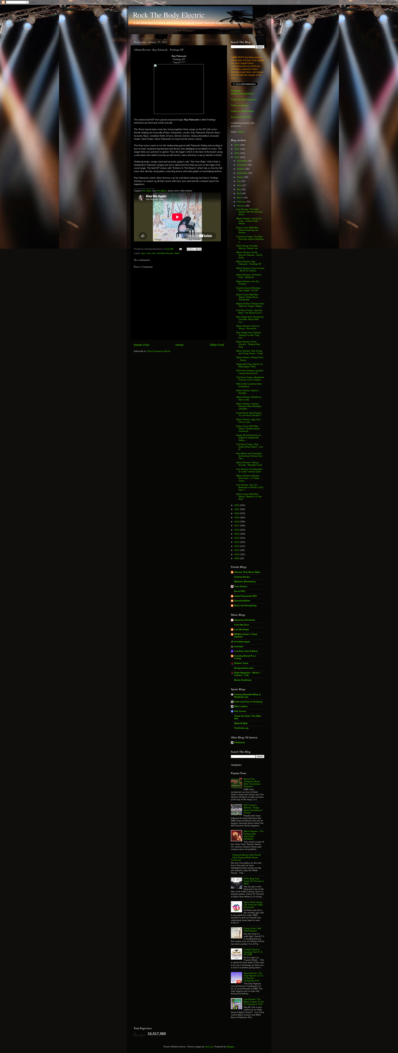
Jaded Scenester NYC (245, 596)
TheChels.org (241, 728)
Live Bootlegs (241, 629)
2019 (237, 517)
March (240, 197)
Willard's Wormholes (245, 581)
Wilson (241, 132)
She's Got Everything (245, 605)
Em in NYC (239, 591)
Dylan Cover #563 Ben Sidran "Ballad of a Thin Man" (249, 496)
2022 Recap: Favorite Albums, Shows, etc (247, 247)
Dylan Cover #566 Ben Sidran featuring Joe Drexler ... (247, 230)
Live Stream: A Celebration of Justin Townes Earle (249, 470)
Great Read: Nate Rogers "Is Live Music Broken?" (249, 414)
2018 (237, 521)
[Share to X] (194, 249)
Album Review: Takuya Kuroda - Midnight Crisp (249, 463)
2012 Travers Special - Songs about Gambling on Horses (253, 809)
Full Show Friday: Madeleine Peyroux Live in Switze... (250, 378)
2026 (237, 145)
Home (180, 344)
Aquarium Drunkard (244, 620)
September (242, 173)
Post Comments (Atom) (158, 351)
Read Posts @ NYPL (241, 117)
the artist (146, 190)
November (242, 165)
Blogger (230, 1047)
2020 (237, 513)
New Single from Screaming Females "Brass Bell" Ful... (250, 319)
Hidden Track (241, 663)
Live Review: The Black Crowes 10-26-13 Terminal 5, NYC (254, 1001)
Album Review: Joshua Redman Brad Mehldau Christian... (248, 406)
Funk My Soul (241, 625)
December (242, 161)
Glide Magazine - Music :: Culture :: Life (247, 674)
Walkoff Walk (241, 723)
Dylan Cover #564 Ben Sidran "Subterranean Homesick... (248, 428)
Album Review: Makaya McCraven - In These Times (247, 478)
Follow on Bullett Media (242, 111)
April (239, 193)
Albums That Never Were (247, 572)
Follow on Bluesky (240, 105)
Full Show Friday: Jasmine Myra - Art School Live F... (250, 311)
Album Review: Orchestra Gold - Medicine (248, 276)
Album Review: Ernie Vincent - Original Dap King (248, 344)
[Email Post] (180, 249)
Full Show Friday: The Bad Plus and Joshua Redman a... (250, 239)
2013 (237, 542)
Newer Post (141, 344)
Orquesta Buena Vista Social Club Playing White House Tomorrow (246, 857)
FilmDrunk (239, 742)
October (241, 169)
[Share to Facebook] (197, 249)
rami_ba (209, 1047)
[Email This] (188, 249)
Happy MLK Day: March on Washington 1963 (249, 365)
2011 (237, 550)
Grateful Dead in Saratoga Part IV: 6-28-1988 (253, 952)
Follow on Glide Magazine (243, 99)
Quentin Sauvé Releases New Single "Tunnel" (248, 289)
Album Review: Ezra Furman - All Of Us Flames (250, 269)
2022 (237, 505)
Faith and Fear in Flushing (248, 702)
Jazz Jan (151, 253)
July (239, 181)
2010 (237, 554)
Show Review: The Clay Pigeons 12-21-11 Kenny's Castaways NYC (254, 977)
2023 (237, 157)
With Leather (241, 706)
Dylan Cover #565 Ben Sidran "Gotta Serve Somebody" (247, 297)
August (240, 177)
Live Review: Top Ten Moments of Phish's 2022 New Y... (249, 487)
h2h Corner (240, 711)
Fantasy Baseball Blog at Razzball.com (247, 695)
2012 (237, 546)
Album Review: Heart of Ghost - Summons (247, 327)
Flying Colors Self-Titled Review (253, 929)
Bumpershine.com (243, 668)
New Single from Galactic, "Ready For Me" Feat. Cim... (248, 335)
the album (162, 190)
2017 (237, 525)
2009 (237, 558)
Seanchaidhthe (242, 601)
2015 (237, 534)
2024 (237, 153)
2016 (237, 530)
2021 (237, 509)
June (239, 185)
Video (177, 253)
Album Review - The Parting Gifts (254, 835)
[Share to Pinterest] (200, 249)
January (241, 206)
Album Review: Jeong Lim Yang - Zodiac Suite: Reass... (249, 221)
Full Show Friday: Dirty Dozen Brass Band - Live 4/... (249, 446)
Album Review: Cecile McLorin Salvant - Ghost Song (249, 255)
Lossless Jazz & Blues (246, 651)
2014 (237, 538)
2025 (237, 149)
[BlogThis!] (191, 249)
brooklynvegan (242, 641)
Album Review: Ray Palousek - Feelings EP (248, 262)
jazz (144, 253)
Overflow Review (165, 253)
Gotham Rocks (242, 577)
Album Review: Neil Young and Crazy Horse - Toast (249, 352)
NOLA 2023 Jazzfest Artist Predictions (249, 385)
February (241, 202)
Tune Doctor (240, 586)
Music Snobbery (242, 680)
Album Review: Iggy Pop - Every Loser (248, 420)
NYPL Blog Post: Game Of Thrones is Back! (254, 881)
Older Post (217, 344)
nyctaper (238, 646)
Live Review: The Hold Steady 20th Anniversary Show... (249, 211)
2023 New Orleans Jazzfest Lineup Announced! (249, 371)
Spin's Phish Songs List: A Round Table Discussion (253, 904)
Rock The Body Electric (168, 15)
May (239, 189)
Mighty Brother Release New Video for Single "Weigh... (250, 305)
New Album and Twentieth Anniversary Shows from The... (249, 456)
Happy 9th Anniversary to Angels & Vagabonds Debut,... (248, 437)
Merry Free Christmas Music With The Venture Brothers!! (252, 783)
